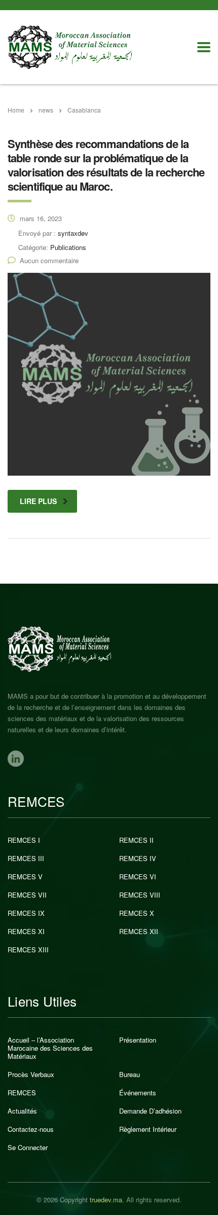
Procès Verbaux (31, 1074)
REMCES (22, 1093)
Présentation (137, 1040)
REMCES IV (137, 858)
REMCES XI (26, 931)
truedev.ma (106, 1199)
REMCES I (24, 840)
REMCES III (26, 858)
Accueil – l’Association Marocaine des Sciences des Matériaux (50, 1048)
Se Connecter (28, 1147)
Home (16, 109)
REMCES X (136, 913)
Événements (137, 1093)
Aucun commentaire (49, 260)
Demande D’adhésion (150, 1111)
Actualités (22, 1111)
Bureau (129, 1074)
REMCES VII (27, 895)
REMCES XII (138, 931)
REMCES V (25, 877)
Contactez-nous (31, 1129)
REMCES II (136, 840)
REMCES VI (137, 877)
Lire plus (38, 501)
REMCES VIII (139, 895)
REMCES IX (26, 913)
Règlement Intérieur (147, 1129)
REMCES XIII (28, 950)
